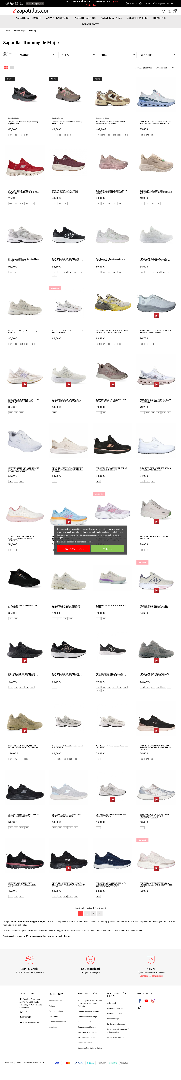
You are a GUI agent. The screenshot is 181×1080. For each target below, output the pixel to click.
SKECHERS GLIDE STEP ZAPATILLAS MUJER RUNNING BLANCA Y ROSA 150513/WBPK (155, 401)
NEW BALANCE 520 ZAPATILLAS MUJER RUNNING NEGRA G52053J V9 (67, 260)
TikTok (21, 3)
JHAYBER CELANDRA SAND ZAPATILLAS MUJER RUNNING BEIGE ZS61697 (156, 192)
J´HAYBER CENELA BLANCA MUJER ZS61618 (111, 606)
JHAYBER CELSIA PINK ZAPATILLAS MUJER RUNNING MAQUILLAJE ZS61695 (111, 192)
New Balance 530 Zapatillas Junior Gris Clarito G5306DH (110, 260)
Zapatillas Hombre (28, 18)
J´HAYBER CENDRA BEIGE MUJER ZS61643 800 (154, 537)
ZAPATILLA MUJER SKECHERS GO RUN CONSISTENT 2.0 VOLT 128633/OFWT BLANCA (154, 816)
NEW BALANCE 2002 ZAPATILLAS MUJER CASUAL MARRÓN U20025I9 (23, 746)
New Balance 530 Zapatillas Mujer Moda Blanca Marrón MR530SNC (111, 122)
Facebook (7, 3)
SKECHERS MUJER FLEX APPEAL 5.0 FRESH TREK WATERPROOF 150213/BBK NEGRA (68, 884)
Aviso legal (111, 1003)
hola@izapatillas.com (164, 3)
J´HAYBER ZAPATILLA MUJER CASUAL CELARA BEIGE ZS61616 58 (112, 400)
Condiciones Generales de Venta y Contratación (119, 1030)
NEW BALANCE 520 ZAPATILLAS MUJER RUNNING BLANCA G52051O (155, 260)
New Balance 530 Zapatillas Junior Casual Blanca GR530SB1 (67, 331)
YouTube (12, 3)
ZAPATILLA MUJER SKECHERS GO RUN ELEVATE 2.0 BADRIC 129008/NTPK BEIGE (156, 884)
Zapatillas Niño (85, 18)
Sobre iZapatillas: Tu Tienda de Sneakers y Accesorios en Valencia (90, 1003)
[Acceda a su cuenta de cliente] (169, 12)
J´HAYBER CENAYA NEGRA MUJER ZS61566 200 (22, 606)
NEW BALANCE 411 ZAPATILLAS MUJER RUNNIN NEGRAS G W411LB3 (111, 675)
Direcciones (53, 1016)
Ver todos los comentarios (151, 976)
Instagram (16, 3)
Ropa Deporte (90, 24)
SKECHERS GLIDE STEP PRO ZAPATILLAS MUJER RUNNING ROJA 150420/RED (23, 192)
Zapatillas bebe (137, 18)
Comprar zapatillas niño (87, 1027)
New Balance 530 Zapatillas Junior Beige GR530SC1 (23, 331)
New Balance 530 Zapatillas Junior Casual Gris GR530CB (67, 746)
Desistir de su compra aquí (88, 1032)
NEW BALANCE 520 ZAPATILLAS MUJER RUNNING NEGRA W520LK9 (66, 675)
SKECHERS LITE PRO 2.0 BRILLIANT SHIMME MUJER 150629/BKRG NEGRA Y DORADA (156, 747)
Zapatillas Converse (85, 1043)
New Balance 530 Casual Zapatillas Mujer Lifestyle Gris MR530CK (23, 260)
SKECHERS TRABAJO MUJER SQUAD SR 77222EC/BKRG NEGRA (111, 469)
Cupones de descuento (57, 1022)
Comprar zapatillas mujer (87, 1016)
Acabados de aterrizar (86, 1037)
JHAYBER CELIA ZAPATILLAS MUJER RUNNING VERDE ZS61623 (155, 331)
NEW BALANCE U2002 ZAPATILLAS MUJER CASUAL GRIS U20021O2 (154, 675)
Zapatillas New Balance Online (90, 1048)
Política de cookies (65, 541)
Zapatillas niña (111, 18)
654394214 (132, 3)
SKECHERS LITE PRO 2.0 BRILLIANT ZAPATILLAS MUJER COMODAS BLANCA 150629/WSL (23, 469)
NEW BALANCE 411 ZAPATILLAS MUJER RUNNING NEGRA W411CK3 (23, 675)
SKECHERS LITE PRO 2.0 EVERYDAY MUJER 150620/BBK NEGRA (23, 815)
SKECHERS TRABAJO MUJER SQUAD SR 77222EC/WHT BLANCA (155, 469)
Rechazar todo (73, 548)
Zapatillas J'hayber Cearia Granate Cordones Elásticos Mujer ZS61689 (65, 191)
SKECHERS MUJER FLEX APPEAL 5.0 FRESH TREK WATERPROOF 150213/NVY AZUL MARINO (111, 884)
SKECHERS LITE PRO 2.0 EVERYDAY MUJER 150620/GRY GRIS (67, 815)
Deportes (159, 18)
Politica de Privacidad (115, 1008)
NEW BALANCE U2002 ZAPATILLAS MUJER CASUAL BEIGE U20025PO (66, 606)
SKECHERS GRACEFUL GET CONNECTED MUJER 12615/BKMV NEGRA (22, 884)
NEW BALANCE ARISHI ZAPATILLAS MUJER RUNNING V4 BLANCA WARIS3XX (23, 401)
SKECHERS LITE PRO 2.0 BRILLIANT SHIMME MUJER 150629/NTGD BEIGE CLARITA (67, 469)
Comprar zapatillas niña (87, 1022)
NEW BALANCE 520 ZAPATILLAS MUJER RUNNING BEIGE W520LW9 (66, 400)
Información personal (57, 1001)
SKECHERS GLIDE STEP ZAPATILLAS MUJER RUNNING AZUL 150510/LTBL (155, 122)
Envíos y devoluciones (116, 1024)
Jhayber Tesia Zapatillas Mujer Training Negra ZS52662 (23, 122)
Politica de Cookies (114, 1013)
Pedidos (52, 1006)
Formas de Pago (113, 1019)
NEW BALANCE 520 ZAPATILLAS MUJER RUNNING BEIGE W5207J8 (154, 606)
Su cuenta (56, 994)
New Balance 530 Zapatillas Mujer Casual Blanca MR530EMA (111, 815)
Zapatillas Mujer (57, 18)
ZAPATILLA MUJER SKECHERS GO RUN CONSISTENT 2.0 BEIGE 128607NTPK (22, 538)
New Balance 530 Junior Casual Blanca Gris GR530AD (112, 746)
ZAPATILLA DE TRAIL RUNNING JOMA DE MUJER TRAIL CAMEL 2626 (112, 331)
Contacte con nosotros (115, 1037)
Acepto (107, 548)
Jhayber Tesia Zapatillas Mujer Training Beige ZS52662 (66, 122)
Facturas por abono (56, 1011)
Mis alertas (53, 1027)
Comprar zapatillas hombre (88, 1011)
